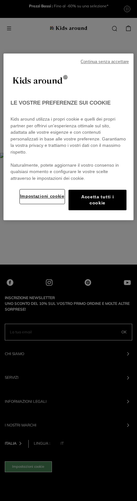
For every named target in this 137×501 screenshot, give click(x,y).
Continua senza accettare (105, 62)
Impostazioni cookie (42, 196)
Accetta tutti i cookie (97, 200)
